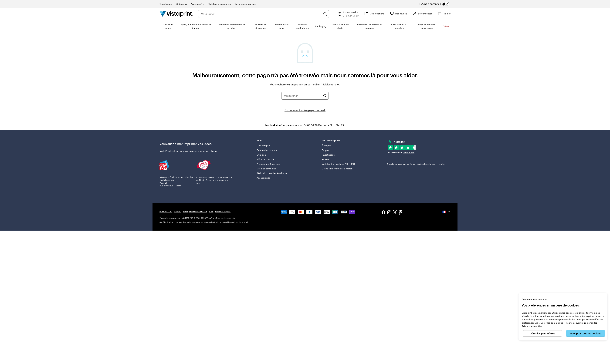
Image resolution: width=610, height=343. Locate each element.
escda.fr (177, 186)
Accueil (177, 211)
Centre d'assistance (267, 150)
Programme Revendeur (269, 164)
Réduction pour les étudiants (272, 173)
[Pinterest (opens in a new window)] (401, 213)
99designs (181, 4)
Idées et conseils (265, 159)
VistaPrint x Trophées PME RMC (338, 164)
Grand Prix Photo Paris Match (337, 168)
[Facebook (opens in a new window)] (383, 212)
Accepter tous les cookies (585, 333)
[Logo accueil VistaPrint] (176, 14)
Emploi (325, 150)
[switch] (436, 4)
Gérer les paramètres (542, 333)
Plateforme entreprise (219, 4)
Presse (325, 159)
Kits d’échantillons (266, 168)
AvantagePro (197, 4)
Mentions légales (222, 211)
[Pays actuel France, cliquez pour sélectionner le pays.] (446, 212)
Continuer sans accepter (535, 299)
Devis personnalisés (245, 4)
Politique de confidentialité (195, 211)
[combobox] (261, 14)
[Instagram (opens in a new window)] (389, 212)
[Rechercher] (325, 14)
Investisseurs (329, 154)
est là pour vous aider (184, 150)
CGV (211, 211)
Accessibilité (263, 177)
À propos (326, 145)
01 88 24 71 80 (165, 211)
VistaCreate (165, 4)
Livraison (261, 154)
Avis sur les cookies (532, 326)
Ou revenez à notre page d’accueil (305, 110)
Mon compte (263, 145)
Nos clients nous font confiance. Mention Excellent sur (416, 164)
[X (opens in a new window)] (395, 212)
